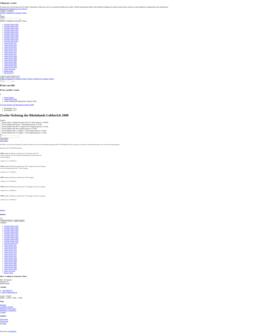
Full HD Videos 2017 (11, 41)
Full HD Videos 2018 (11, 39)
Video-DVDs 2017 (10, 43)
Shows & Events (9, 69)
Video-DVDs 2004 (10, 67)
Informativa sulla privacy (8, 309)
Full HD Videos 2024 (11, 26)
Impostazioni (4, 9)
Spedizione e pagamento (8, 310)
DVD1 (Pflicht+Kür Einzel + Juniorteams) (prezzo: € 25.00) (22, 124)
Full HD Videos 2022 (11, 32)
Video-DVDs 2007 (10, 62)
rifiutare (3, 11)
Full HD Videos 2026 (11, 24)
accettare (10, 11)
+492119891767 (7, 291)
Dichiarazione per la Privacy (18, 9)
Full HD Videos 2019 (11, 37)
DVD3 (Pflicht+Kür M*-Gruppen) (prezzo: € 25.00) (19, 129)
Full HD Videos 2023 (11, 30)
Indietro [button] (2, 210)
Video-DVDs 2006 (10, 64)
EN (8, 73)
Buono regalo (8, 71)
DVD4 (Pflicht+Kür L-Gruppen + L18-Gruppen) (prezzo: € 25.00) (24, 131)
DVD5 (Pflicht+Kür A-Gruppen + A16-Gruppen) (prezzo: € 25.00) (24, 133)
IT (13, 73)
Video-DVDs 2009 (10, 58)
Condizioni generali (6, 307)
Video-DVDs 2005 (10, 65)
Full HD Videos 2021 (11, 34)
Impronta (3, 305)
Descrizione (4, 141)
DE (5, 73)
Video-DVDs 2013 (10, 51)
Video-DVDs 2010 (10, 56)
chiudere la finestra (6, 220)
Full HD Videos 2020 (11, 36)
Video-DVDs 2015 (10, 47)
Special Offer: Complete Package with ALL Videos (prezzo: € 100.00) (25, 122)
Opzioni (2, 120)
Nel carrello (4, 139)
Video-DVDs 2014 (10, 49)
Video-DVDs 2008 (10, 60)
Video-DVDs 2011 (10, 54)
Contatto (3, 312)
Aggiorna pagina (19, 220)
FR (11, 73)
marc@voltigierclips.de (9, 292)
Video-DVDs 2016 (10, 45)
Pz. (1, 135)
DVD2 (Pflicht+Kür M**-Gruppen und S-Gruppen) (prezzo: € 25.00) (25, 126)
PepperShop (12, 331)
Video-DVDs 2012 (10, 52)
